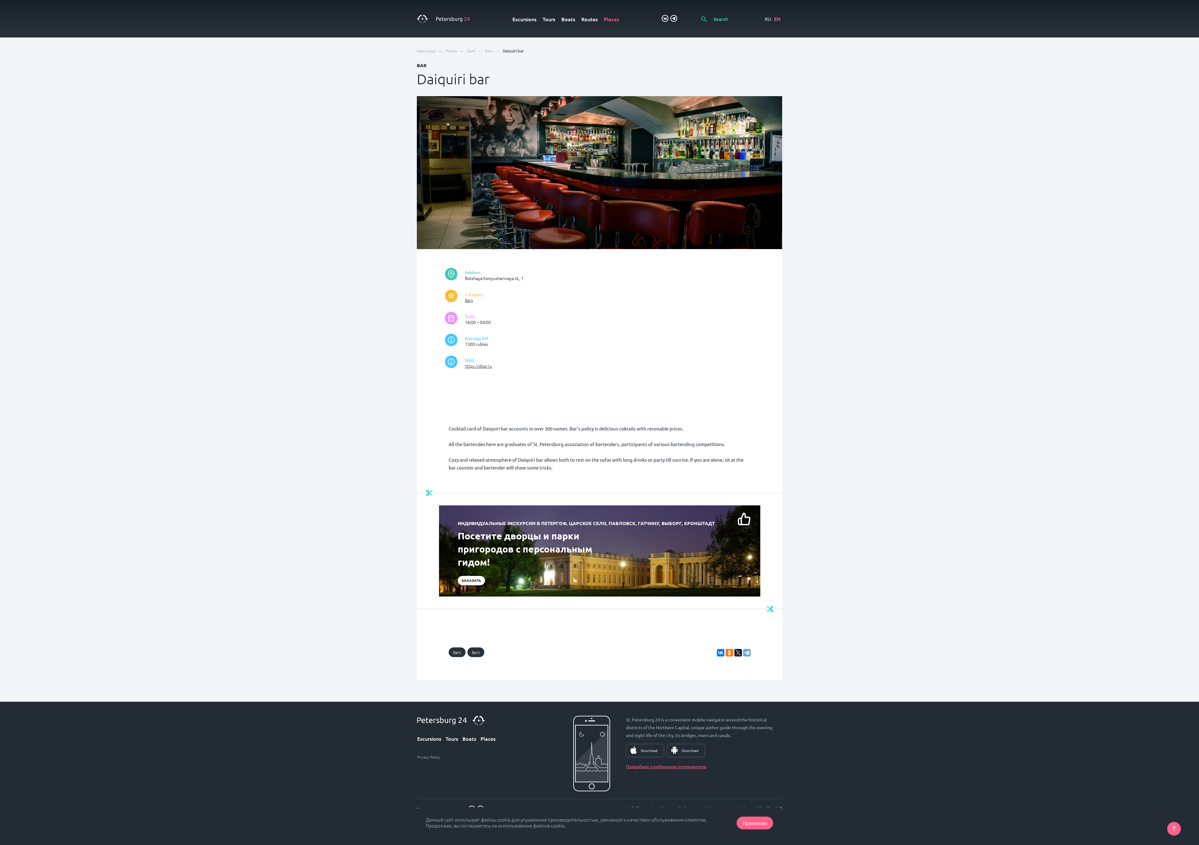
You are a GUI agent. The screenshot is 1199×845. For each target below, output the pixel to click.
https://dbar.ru (478, 366)
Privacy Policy (428, 756)
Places (611, 19)
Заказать (471, 580)
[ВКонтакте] (720, 652)
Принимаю (755, 823)
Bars (469, 300)
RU (768, 18)
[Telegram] (747, 652)
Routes (589, 19)
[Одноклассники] (729, 652)
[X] (738, 652)
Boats (568, 19)
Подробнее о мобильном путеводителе (666, 766)
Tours (549, 19)
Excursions (524, 19)
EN (777, 18)
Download (649, 750)
